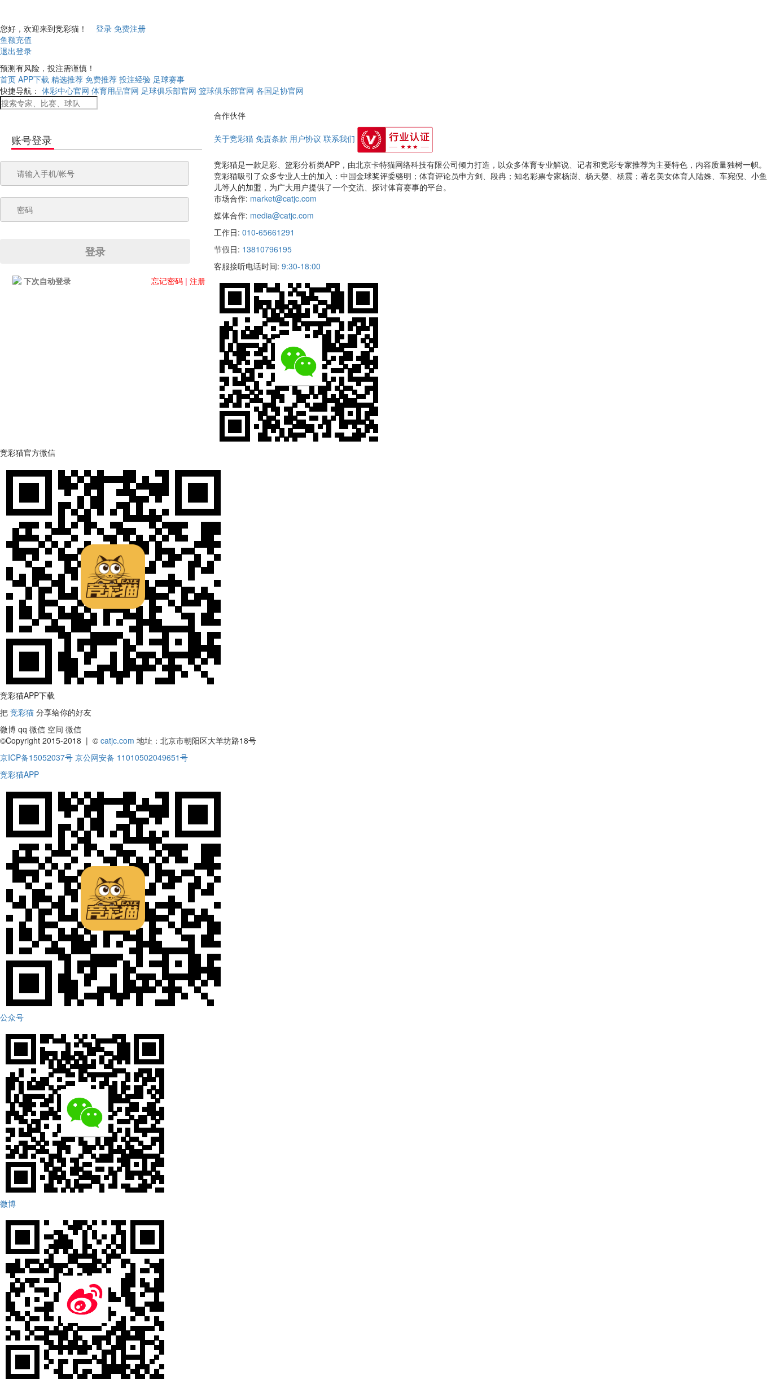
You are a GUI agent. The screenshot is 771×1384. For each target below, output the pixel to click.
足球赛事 (169, 79)
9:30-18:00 (301, 266)
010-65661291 (268, 232)
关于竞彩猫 (233, 138)
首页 (8, 79)
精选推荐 (67, 79)
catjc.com (117, 740)
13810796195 (267, 249)
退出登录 (16, 50)
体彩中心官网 (65, 90)
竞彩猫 (22, 712)
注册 (197, 280)
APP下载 (33, 79)
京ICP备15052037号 (36, 757)
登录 (104, 28)
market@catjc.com (283, 198)
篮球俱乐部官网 (226, 90)
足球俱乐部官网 (168, 90)
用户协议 (305, 138)
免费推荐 (101, 79)
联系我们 (339, 138)
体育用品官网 (115, 90)
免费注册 (130, 28)
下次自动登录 (47, 280)
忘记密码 (167, 280)
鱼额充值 (16, 39)
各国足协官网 (280, 90)
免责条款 (271, 138)
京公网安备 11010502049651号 (131, 757)
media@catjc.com (282, 215)
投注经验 (135, 79)
